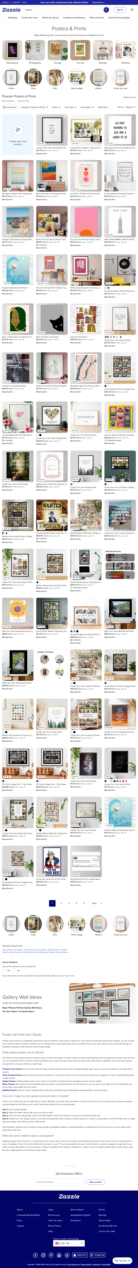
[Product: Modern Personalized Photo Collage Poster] (18, 515)
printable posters (30, 952)
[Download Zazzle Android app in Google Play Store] (97, 1255)
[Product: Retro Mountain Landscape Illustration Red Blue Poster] (52, 175)
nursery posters (43, 1127)
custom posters (20, 1109)
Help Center (70, 976)
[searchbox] (66, 10)
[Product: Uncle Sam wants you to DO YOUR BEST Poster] (52, 861)
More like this (42, 153)
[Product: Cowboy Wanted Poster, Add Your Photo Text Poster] (52, 515)
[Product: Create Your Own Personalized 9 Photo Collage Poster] (18, 564)
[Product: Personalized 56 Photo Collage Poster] (18, 861)
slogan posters (54, 950)
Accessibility (106, 1265)
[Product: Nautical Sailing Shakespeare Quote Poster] (120, 812)
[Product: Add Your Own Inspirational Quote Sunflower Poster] (18, 613)
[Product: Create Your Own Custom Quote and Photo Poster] (120, 515)
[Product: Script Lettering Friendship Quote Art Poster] (120, 175)
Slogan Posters (8, 1081)
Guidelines (96, 1265)
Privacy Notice (86, 1265)
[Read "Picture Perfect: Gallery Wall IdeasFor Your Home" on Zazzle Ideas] (102, 1003)
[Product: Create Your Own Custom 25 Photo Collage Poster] (86, 714)
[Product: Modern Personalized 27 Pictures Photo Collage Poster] (18, 714)
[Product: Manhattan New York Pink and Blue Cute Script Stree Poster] (86, 368)
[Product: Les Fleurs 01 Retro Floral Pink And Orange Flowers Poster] (86, 175)
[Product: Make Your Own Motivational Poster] (120, 613)
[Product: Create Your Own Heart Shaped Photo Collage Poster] (52, 417)
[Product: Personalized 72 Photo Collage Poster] (120, 665)
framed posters (16, 952)
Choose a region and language (66, 1239)
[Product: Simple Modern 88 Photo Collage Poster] (52, 812)
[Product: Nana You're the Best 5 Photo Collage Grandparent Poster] (52, 221)
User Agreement (74, 1265)
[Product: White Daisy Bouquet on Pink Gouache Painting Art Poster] (86, 270)
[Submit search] (106, 10)
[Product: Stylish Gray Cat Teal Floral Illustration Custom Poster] (52, 368)
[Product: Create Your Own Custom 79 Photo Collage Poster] (86, 665)
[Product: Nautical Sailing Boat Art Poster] (18, 270)
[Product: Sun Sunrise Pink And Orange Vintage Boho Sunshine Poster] (86, 221)
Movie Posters (8, 1084)
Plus (24, 2)
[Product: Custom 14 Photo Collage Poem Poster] (18, 812)
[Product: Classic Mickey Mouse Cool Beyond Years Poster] (86, 564)
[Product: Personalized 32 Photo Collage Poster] (120, 368)
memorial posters (76, 1127)
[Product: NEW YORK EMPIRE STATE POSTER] (120, 221)
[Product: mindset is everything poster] (18, 368)
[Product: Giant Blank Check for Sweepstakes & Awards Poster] (86, 861)
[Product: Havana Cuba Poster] (86, 319)
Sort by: (121, 107)
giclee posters (62, 952)
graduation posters (58, 1127)
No (18, 970)
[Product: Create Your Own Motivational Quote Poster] (120, 714)
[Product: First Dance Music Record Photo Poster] (120, 270)
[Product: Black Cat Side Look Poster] (52, 319)
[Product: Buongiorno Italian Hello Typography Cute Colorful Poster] (18, 175)
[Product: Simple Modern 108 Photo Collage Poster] (86, 515)
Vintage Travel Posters (12, 1069)
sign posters (7, 950)
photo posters (41, 950)
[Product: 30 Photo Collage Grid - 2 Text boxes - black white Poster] (18, 763)
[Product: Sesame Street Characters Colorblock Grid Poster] (120, 417)
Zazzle (5, 2)
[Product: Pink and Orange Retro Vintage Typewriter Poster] (52, 270)
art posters (18, 950)
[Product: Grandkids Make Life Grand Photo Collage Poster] (86, 613)
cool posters (29, 950)
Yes (8, 970)
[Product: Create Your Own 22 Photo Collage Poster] (120, 466)
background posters (46, 952)
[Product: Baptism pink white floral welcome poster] (52, 466)
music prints (41, 1150)
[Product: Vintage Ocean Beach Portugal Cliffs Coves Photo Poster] (18, 221)
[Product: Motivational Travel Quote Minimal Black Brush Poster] (120, 130)
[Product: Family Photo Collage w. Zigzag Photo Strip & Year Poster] (86, 130)
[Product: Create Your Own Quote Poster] (120, 319)
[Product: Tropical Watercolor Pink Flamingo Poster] (18, 417)
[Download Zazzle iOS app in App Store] (80, 1255)
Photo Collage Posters (12, 1075)
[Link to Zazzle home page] (12, 10)
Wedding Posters (9, 1090)
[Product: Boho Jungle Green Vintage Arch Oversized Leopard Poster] (18, 319)
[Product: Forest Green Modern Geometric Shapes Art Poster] (52, 613)
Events (16, 2)
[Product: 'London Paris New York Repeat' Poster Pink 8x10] (52, 130)
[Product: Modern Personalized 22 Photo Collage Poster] (52, 564)
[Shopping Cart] (132, 10)
